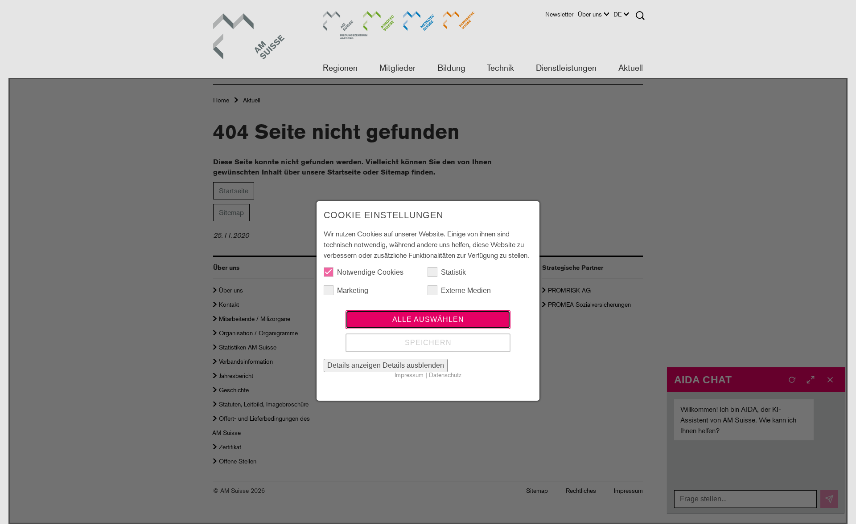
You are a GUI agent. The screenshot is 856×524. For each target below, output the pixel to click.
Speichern (428, 342)
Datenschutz (445, 374)
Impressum (409, 374)
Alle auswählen (428, 319)
